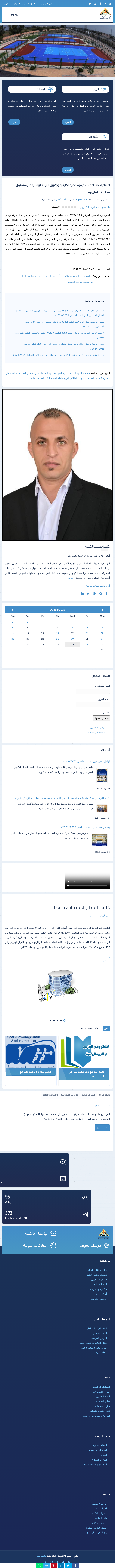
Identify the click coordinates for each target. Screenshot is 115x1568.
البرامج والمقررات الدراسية (96, 1415)
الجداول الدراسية (101, 1386)
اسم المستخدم (102, 685)
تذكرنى (106, 712)
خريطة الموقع (90, 1245)
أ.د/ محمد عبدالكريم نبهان (97, 585)
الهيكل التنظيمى (99, 1279)
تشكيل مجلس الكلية (97, 1274)
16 (12, 633)
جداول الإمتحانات (101, 1391)
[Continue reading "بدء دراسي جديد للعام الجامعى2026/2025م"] (100, 840)
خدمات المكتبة (99, 1522)
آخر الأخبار (61, 199)
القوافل (103, 1454)
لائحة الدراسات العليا (97, 1328)
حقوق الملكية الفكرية (96, 1527)
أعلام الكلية (101, 1293)
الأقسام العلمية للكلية (88, 1028)
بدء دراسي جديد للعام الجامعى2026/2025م (85, 827)
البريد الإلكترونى (87, 207)
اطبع (104, 207)
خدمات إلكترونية (98, 1298)
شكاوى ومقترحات (98, 1289)
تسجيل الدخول (48, 3)
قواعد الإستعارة (99, 1503)
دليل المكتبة (101, 1518)
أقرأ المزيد (102, 1127)
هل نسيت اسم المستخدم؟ (96, 732)
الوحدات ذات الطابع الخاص (94, 1464)
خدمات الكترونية (70, 1094)
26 (72, 644)
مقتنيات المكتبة (99, 1513)
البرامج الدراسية (99, 1338)
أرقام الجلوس (103, 1396)
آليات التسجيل (100, 1333)
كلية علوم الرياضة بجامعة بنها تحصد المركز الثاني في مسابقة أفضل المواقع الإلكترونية (62, 798)
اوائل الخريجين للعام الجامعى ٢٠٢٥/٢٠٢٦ (86, 761)
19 (72, 638)
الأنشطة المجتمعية (98, 1450)
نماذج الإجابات (103, 1401)
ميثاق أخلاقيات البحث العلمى (92, 1342)
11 (87, 633)
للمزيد (104, 960)
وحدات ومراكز (50, 1094)
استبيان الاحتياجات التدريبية (15, 3)
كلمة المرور (104, 699)
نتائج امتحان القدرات (100, 1410)
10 (102, 633)
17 (102, 638)
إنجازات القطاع (99, 1459)
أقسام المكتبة (100, 1508)
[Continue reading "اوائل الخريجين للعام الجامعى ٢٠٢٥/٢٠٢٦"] (103, 775)
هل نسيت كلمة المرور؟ (97, 728)
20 (57, 638)
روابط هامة (104, 1094)
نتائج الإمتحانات (102, 1406)
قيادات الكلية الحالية (97, 1270)
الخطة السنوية (100, 1445)
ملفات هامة (88, 1094)
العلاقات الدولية (35, 1245)
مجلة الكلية (101, 1352)
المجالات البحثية (99, 1284)
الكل (106, 1028)
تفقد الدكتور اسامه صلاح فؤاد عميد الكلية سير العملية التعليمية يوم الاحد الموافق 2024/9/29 (58, 354)
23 (12, 638)
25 (87, 644)
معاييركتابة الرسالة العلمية (94, 1347)
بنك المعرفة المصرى (96, 1532)
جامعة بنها (42, 1555)
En (34, 3)
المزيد (68, 122)
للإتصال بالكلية (36, 1233)
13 (57, 633)
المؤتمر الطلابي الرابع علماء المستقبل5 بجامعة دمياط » (58, 378)
